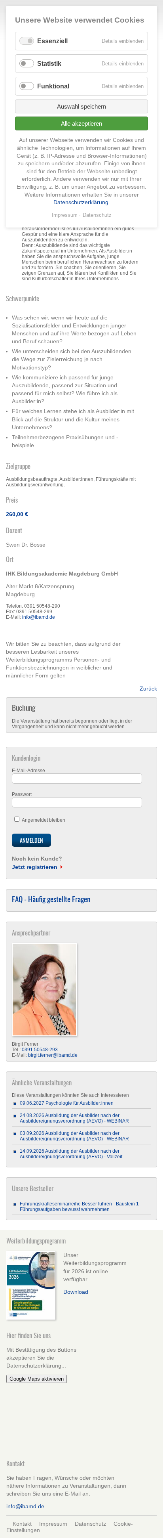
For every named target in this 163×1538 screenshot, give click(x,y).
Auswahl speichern (81, 106)
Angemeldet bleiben (43, 820)
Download (75, 1292)
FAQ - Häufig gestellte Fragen (51, 899)
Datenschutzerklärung (80, 202)
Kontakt (22, 1524)
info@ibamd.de (38, 617)
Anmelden (31, 840)
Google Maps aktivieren (36, 1379)
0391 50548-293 (40, 1049)
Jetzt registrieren (34, 867)
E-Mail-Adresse (28, 770)
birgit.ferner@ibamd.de (53, 1055)
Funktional (53, 86)
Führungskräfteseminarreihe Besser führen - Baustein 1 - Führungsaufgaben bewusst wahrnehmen (81, 1206)
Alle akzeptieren (81, 123)
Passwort (22, 794)
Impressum (53, 1524)
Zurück (148, 688)
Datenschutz (90, 1524)
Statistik (49, 63)
